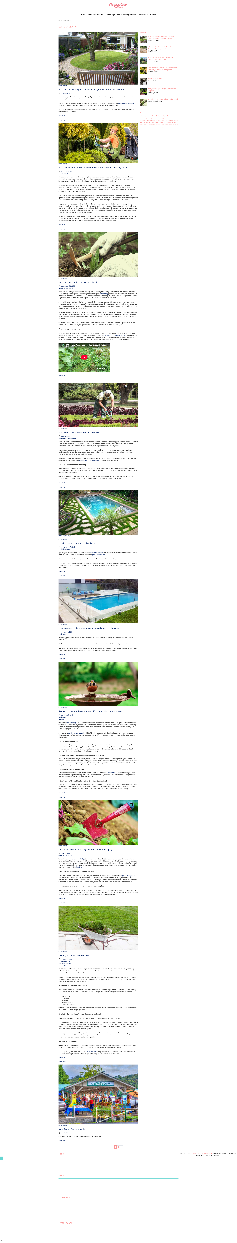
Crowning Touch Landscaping (201, 1153)
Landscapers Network (76, 733)
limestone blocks (146, 122)
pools (175, 122)
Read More (62, 120)
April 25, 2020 (65, 436)
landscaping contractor (67, 438)
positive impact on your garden (114, 335)
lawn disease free (65, 963)
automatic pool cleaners (146, 116)
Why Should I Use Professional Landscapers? (79, 432)
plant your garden (128, 876)
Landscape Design (65, 536)
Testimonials (143, 15)
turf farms (62, 965)
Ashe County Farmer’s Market (72, 1129)
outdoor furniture (163, 122)
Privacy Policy (64, 1190)
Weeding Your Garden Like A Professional (78, 282)
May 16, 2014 (65, 1133)
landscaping (103, 294)
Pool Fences (63, 634)
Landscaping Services (66, 1168)
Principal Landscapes (126, 103)
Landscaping (63, 86)
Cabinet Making (156, 116)
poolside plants (64, 549)
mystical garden (155, 122)
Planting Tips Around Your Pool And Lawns (78, 543)
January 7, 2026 (66, 93)
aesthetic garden (96, 553)
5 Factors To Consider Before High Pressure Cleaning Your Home (82, 1233)
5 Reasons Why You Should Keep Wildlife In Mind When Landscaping (90, 711)
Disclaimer (62, 1186)
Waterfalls (155, 127)
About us (62, 1164)
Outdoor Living (64, 1220)
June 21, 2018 (65, 853)
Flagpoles (147, 118)
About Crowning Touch (96, 15)
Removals (150, 124)
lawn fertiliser (91, 1052)
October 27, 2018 (67, 715)
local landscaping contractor (90, 460)
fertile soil (79, 867)
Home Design (63, 1204)
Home (83, 15)
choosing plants (164, 116)
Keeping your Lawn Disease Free (74, 955)
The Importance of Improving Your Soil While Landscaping (85, 849)
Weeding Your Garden (66, 288)
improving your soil (65, 855)
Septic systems (157, 124)
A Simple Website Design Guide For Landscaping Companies (80, 1237)
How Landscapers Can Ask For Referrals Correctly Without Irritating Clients (93, 167)
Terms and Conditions (66, 1194)
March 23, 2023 (66, 171)
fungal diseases (64, 961)
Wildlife (61, 719)
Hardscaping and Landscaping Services (121, 15)
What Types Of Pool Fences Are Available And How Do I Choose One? (90, 628)
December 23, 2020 (68, 286)
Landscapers (63, 173)
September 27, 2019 (68, 547)
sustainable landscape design (168, 124)
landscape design (78, 859)
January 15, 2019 (66, 632)
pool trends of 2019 (99, 555)
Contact (153, 15)
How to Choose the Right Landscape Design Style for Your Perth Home (91, 89)
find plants (112, 773)
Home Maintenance (66, 1208)
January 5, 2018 (66, 959)
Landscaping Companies (153, 120)
